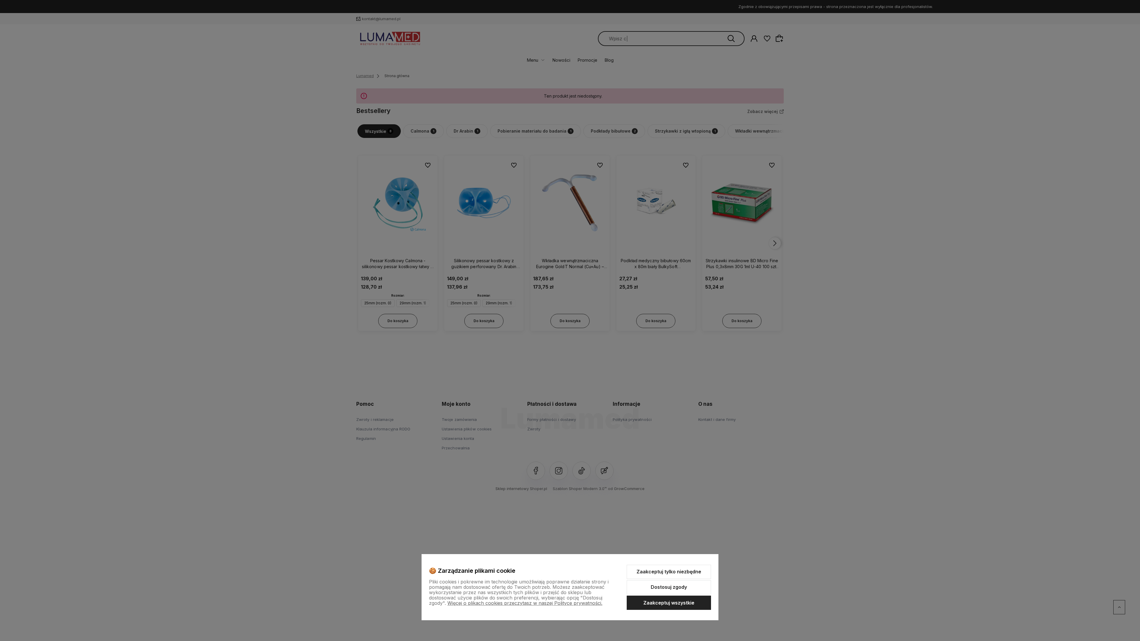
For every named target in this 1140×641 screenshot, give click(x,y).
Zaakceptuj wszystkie (668, 603)
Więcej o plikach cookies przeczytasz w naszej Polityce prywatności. (524, 603)
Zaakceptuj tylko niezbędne (668, 572)
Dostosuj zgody (669, 587)
